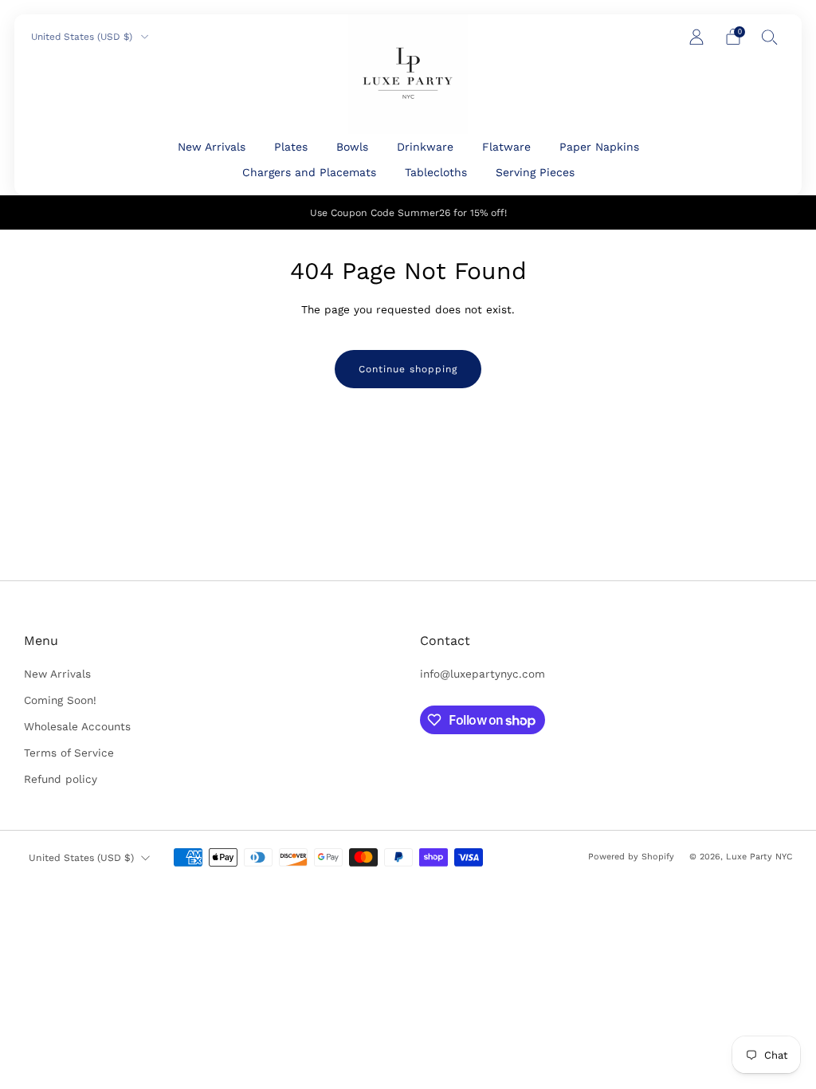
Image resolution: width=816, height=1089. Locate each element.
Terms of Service (69, 752)
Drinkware (425, 146)
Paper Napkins (599, 146)
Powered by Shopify (631, 856)
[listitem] (408, 212)
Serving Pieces (535, 172)
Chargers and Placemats (309, 172)
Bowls (352, 146)
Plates (291, 146)
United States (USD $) (83, 36)
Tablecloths (436, 172)
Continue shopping (408, 369)
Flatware (506, 146)
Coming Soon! (60, 700)
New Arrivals (211, 146)
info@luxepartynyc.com (482, 673)
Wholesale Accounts (77, 726)
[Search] (770, 37)
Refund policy (60, 779)
